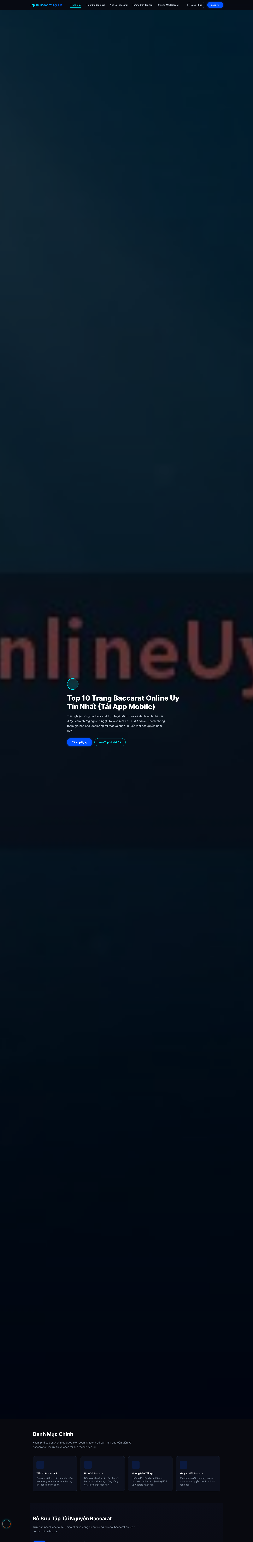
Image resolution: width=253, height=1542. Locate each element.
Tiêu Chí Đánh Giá (95, 5)
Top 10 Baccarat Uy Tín (46, 5)
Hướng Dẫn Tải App (143, 5)
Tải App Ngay (79, 742)
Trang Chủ (75, 5)
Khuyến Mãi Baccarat (168, 5)
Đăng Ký (215, 5)
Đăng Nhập (196, 5)
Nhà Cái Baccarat (119, 5)
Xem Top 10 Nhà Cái (110, 742)
